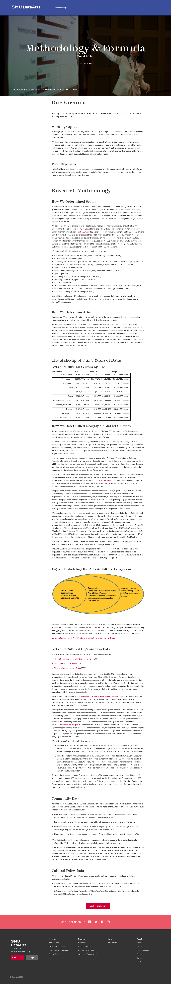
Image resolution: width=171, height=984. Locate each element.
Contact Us (17, 957)
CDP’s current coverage (67, 725)
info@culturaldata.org (20, 951)
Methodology (61, 7)
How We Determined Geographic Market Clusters (97, 696)
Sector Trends (54, 954)
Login (32, 957)
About (139, 939)
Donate (140, 958)
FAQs (139, 962)
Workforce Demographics (88, 954)
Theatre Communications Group (67, 668)
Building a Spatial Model (102, 480)
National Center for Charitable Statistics (75, 659)
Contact (140, 954)
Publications (112, 943)
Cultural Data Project (67, 663)
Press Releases (143, 950)
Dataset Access (84, 946)
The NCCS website (84, 232)
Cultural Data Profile (86, 950)
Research (82, 943)
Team (139, 943)
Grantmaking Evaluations (59, 950)
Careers (140, 946)
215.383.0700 (17, 948)
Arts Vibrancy (54, 943)
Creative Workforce (57, 946)
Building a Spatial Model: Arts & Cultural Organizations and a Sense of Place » (84, 638)
